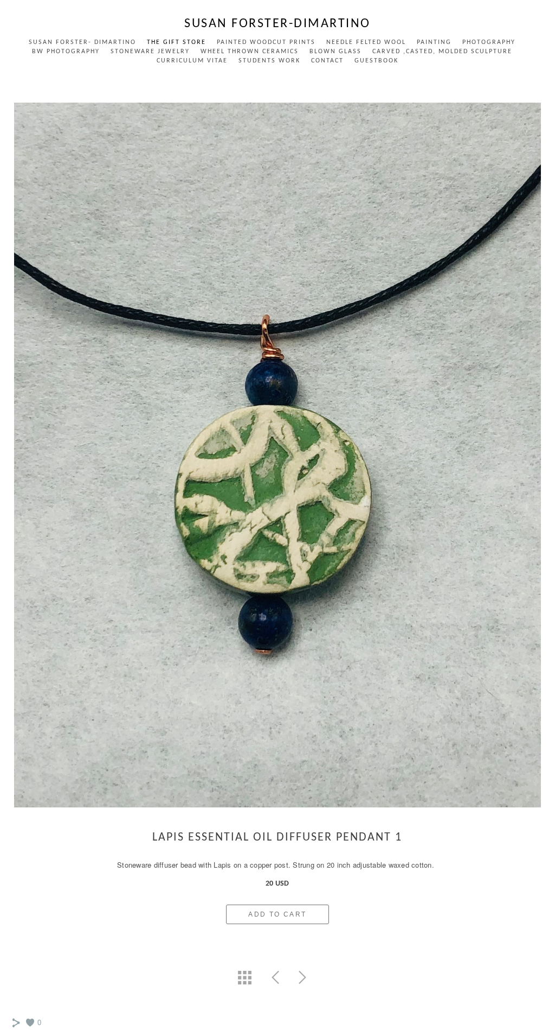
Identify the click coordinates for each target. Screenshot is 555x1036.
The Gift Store (176, 42)
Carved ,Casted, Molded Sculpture (442, 51)
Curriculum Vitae (192, 61)
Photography (488, 42)
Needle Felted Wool (366, 42)
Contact (327, 61)
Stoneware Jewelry (150, 51)
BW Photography (66, 51)
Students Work (269, 61)
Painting (434, 42)
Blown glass (335, 51)
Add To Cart (277, 914)
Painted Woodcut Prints (266, 42)
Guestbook (376, 61)
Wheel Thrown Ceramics (250, 51)
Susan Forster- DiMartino (82, 42)
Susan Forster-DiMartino (277, 23)
